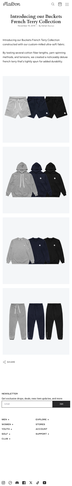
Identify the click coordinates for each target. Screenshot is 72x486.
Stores (40, 424)
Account (41, 429)
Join (61, 404)
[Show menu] (66, 4)
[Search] (53, 4)
